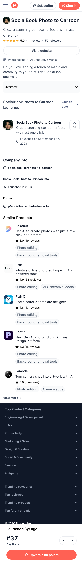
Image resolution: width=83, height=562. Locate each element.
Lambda (21, 371)
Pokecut (21, 226)
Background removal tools (37, 255)
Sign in (71, 6)
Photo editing (17, 59)
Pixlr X (20, 296)
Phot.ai (20, 332)
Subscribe (45, 6)
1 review (34, 40)
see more (10, 77)
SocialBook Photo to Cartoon (38, 122)
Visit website (42, 51)
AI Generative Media (43, 59)
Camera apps (53, 389)
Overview (11, 87)
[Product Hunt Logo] (14, 5)
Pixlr (18, 265)
